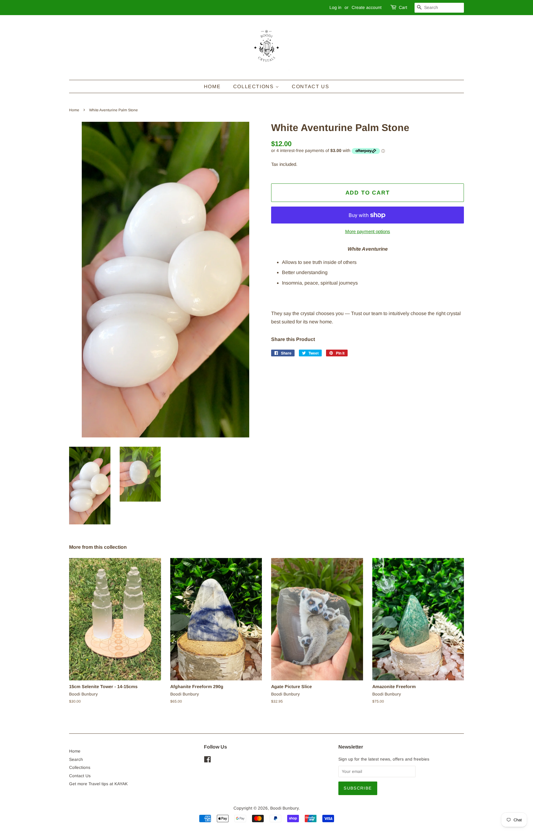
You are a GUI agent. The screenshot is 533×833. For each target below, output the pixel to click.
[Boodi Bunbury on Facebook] (207, 760)
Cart (403, 7)
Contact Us (310, 86)
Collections (254, 86)
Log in (335, 7)
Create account (367, 7)
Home (212, 86)
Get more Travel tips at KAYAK (98, 784)
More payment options (367, 231)
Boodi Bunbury (284, 808)
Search (76, 759)
